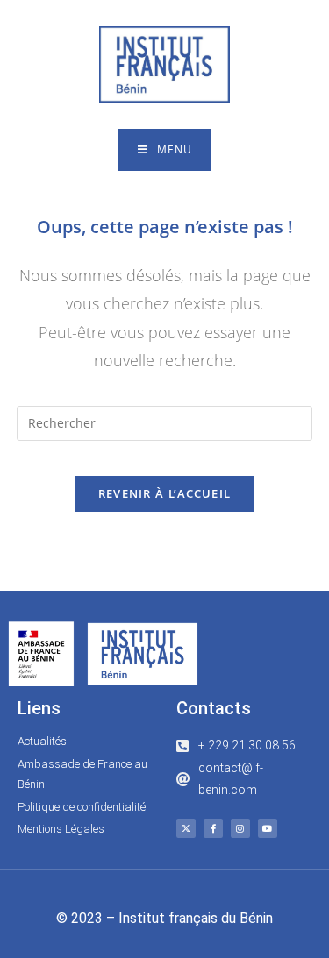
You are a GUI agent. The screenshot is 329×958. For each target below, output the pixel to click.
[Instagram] (240, 828)
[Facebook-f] (213, 828)
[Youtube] (267, 828)
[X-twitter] (186, 828)
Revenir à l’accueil (165, 493)
